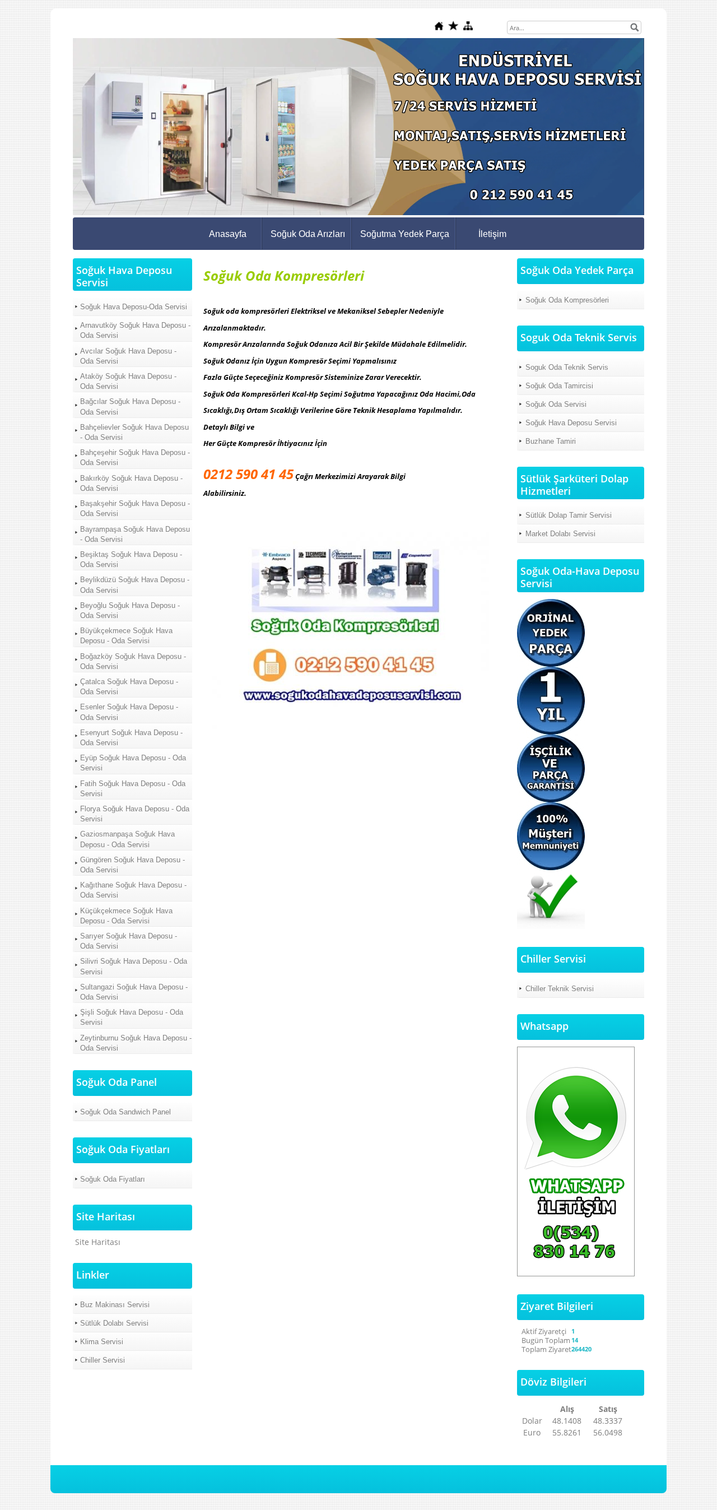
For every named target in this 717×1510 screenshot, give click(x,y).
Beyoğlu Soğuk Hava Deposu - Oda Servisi (130, 610)
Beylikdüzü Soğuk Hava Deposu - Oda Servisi (134, 584)
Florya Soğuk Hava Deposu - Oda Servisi (134, 814)
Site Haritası (97, 1242)
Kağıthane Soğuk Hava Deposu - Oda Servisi (133, 890)
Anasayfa (227, 234)
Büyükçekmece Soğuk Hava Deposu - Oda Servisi (126, 635)
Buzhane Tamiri (550, 441)
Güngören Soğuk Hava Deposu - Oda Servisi (132, 865)
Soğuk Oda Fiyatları (112, 1179)
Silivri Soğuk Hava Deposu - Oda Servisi (133, 966)
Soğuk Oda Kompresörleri (567, 300)
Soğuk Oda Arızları (308, 234)
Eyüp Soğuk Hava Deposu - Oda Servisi (133, 763)
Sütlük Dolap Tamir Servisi (568, 515)
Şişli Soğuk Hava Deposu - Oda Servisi (131, 1017)
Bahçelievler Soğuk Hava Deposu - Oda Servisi (134, 432)
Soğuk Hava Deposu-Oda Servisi (133, 307)
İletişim (492, 234)
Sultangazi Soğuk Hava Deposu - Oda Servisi (134, 992)
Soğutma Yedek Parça (404, 234)
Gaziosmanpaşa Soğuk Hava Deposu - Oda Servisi (127, 839)
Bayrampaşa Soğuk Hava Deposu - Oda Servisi (135, 534)
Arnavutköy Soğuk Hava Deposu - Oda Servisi (135, 330)
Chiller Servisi (102, 1360)
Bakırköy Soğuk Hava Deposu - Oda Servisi (131, 483)
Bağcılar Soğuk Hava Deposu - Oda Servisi (130, 406)
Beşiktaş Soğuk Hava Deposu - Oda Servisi (131, 559)
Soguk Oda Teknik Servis (566, 367)
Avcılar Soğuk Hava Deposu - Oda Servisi (128, 356)
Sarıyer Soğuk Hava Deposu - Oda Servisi (128, 941)
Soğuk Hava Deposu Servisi (571, 423)
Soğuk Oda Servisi (555, 404)
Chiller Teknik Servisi (559, 988)
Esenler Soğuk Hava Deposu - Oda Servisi (129, 712)
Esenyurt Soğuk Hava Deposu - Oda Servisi (131, 737)
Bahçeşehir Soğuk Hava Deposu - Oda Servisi (135, 457)
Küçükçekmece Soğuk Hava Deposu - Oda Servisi (126, 916)
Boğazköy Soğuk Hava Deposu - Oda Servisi (133, 661)
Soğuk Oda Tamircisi (559, 386)
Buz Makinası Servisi (115, 1304)
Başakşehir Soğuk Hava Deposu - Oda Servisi (135, 508)
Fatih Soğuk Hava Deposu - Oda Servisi (132, 788)
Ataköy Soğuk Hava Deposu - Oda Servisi (128, 381)
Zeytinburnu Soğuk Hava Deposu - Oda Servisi (136, 1043)
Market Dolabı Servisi (560, 533)
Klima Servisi (101, 1341)
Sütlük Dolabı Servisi (114, 1323)
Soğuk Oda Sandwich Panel (125, 1112)
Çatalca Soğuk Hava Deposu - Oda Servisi (129, 686)
